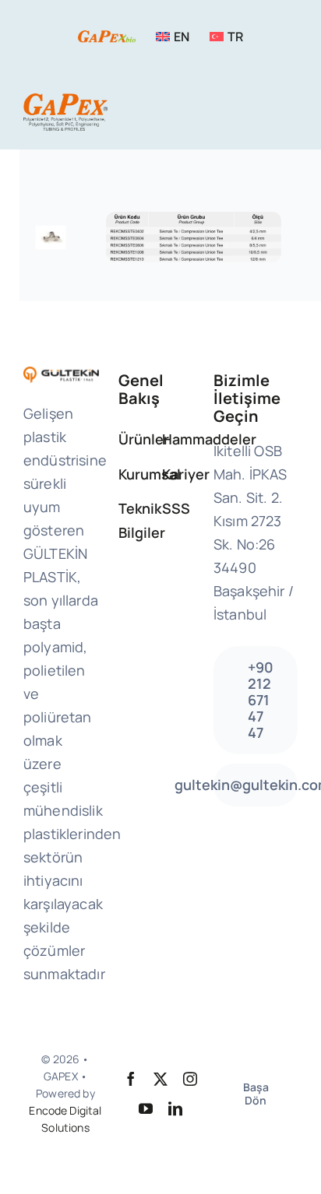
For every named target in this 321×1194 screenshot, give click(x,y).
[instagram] (190, 1079)
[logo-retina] (65, 100)
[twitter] (160, 1079)
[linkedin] (175, 1108)
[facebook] (131, 1079)
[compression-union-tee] (193, 219)
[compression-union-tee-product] (50, 227)
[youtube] (146, 1108)
